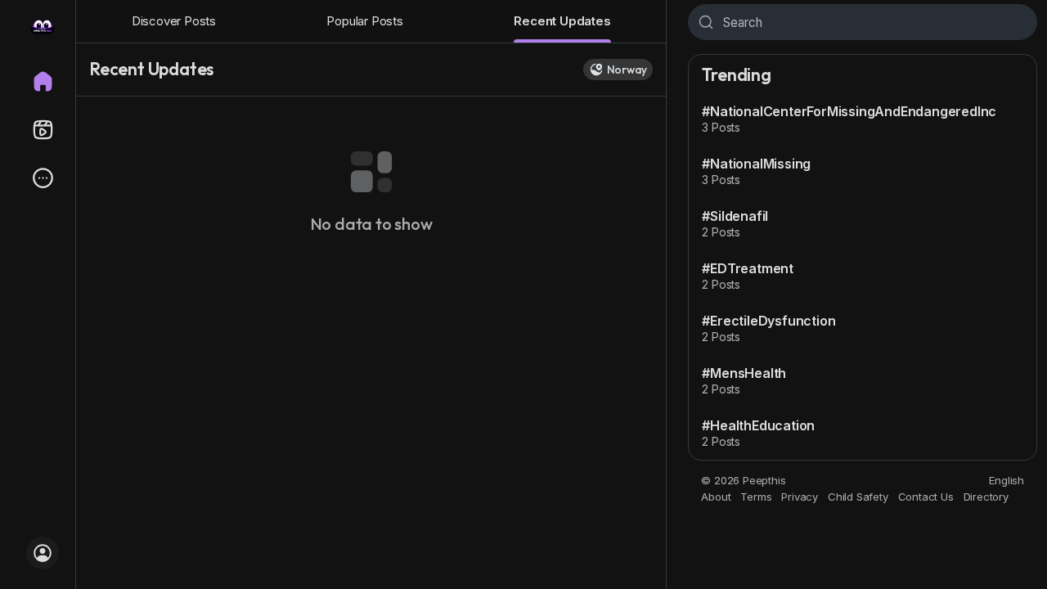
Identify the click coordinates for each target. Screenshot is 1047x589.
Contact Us (926, 496)
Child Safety (858, 496)
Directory (986, 496)
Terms (755, 496)
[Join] (42, 553)
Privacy (799, 496)
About (715, 496)
